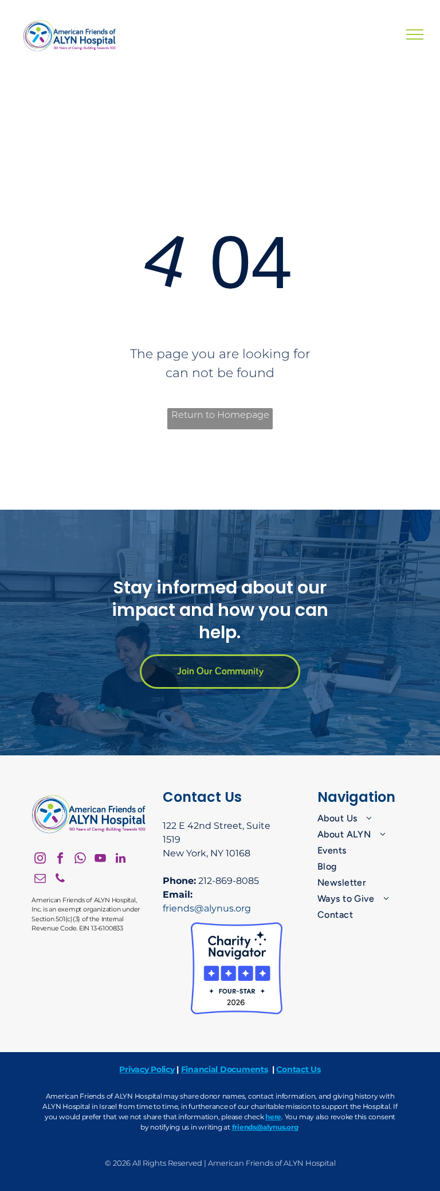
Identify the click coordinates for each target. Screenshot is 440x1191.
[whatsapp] (80, 859)
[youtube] (100, 859)
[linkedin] (120, 859)
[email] (40, 880)
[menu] (415, 34)
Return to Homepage (220, 414)
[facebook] (60, 859)
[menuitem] (363, 818)
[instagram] (40, 859)
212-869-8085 (228, 880)
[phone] (60, 880)
